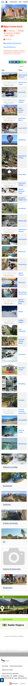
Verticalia (21, 400)
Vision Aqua (22, 174)
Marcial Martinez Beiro (21, 301)
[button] (10, 62)
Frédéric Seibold (21, 321)
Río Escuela (22, 92)
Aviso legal (5, 666)
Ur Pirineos (22, 354)
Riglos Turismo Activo (21, 110)
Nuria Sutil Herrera (22, 184)
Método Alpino (23, 221)
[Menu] (2, 2)
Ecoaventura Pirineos (22, 230)
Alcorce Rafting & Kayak (21, 191)
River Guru (22, 282)
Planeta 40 (22, 251)
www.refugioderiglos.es (10, 47)
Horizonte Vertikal (22, 101)
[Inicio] (6, 2)
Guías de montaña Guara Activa (23, 411)
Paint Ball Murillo (22, 369)
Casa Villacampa (22, 330)
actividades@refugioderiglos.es (13, 43)
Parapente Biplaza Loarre (23, 199)
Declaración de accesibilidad (10, 673)
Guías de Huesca (21, 431)
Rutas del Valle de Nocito (21, 341)
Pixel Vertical (23, 239)
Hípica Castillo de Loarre (23, 76)
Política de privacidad (16, 666)
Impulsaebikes (23, 420)
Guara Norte (22, 264)
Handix (21, 311)
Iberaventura (23, 444)
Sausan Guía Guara (22, 83)
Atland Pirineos (21, 274)
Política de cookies (7, 670)
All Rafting (22, 384)
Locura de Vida (23, 128)
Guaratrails (22, 208)
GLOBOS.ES (22, 140)
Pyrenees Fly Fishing (22, 157)
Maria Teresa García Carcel (23, 293)
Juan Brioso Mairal (22, 119)
